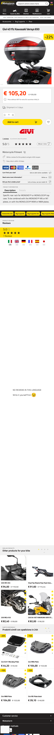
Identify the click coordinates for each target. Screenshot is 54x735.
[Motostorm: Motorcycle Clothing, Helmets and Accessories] (8, 3)
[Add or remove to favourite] (48, 122)
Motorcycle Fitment (12, 152)
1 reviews (6, 138)
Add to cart (13, 122)
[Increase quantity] (13, 114)
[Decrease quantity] (5, 114)
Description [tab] (10, 190)
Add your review (42, 144)
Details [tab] (22, 190)
